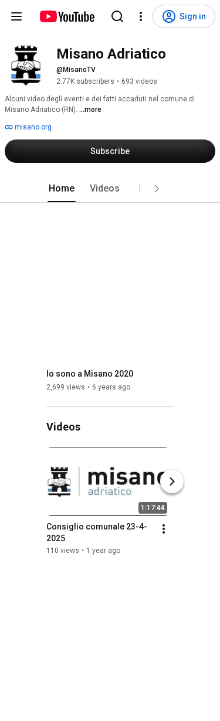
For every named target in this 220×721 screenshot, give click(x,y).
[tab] (62, 189)
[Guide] (16, 16)
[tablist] (110, 189)
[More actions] (163, 529)
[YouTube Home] (67, 16)
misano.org (32, 127)
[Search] (117, 16)
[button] (157, 189)
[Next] (172, 481)
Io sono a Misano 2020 (89, 373)
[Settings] (141, 16)
